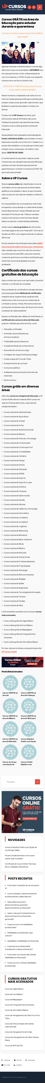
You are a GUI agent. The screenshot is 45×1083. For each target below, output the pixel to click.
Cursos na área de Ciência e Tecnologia (20, 439)
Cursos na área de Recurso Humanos (19, 575)
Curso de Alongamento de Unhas (18, 1032)
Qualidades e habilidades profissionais (23, 941)
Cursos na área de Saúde (14, 583)
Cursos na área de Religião (15, 579)
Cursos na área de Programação (17, 566)
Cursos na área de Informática (16, 513)
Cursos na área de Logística (15, 526)
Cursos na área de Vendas (14, 601)
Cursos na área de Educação (15, 469)
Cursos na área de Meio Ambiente (18, 540)
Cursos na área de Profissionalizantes (19, 561)
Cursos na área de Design (14, 460)
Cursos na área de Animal (14, 421)
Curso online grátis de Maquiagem (18, 630)
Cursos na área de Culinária (15, 456)
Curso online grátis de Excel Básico (18, 625)
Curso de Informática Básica (16, 1010)
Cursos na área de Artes (14, 425)
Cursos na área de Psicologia (15, 570)
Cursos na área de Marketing (16, 531)
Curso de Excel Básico (14, 994)
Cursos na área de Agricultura (16, 417)
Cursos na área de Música (14, 548)
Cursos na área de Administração (17, 412)
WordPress (14, 1077)
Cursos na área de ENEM (14, 474)
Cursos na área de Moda (14, 544)
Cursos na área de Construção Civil (18, 447)
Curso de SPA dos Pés (14, 1046)
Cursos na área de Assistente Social (18, 430)
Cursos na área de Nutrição (15, 553)
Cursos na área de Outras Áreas (17, 557)
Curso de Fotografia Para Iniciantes (19, 1005)
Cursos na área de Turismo (15, 597)
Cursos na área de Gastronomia (17, 496)
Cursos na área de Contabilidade (17, 452)
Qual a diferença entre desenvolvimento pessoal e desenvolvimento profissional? (18, 905)
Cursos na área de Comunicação (17, 443)
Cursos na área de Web (13, 605)
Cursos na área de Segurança (16, 588)
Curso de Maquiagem (13, 1000)
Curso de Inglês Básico (14, 989)
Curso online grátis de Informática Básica (21, 642)
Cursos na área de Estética (15, 487)
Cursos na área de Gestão (14, 500)
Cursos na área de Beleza (14, 434)
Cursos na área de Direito (14, 465)
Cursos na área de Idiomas (14, 504)
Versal (24, 1077)
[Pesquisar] (37, 781)
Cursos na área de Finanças (15, 491)
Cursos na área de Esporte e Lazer (18, 482)
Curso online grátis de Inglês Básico (18, 621)
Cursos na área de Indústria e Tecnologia (20, 509)
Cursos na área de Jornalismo (16, 518)
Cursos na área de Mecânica (15, 535)
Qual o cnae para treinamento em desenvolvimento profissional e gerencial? (20, 916)
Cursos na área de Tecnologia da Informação (22, 592)
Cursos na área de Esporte (15, 478)
